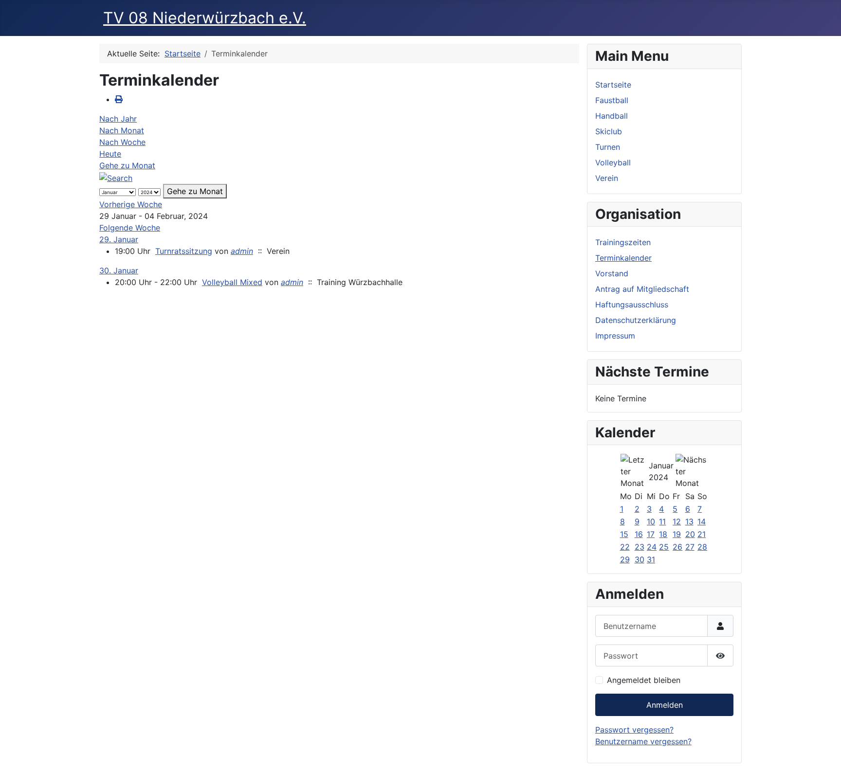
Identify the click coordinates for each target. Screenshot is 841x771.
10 (651, 521)
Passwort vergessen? (634, 730)
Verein (606, 178)
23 (639, 547)
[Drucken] (119, 99)
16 (639, 534)
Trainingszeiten (623, 242)
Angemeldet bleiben (643, 680)
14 (701, 521)
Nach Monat (121, 130)
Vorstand (611, 273)
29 (625, 559)
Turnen (607, 147)
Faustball (611, 100)
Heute (110, 154)
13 (689, 521)
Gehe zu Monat (127, 165)
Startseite (613, 85)
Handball (611, 116)
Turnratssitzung (183, 251)
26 (677, 547)
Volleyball (613, 162)
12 (677, 521)
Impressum (615, 336)
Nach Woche (122, 142)
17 (651, 534)
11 (662, 521)
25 (664, 547)
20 (690, 534)
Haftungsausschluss (631, 304)
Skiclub (608, 131)
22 (625, 547)
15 (624, 534)
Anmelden (664, 705)
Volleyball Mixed (232, 282)
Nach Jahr (118, 119)
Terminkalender (623, 258)
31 (651, 559)
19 (677, 534)
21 (701, 534)
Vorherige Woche (130, 204)
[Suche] (115, 177)
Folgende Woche (129, 228)
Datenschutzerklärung (635, 320)
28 (702, 547)
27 (690, 547)
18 (663, 534)
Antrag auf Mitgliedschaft (642, 289)
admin (242, 251)
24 (652, 547)
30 (639, 559)
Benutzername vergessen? (643, 741)
